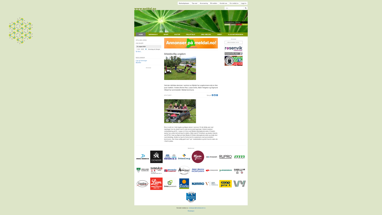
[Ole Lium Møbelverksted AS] (157, 183)
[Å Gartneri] (184, 170)
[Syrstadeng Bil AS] (170, 157)
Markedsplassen (184, 3)
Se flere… (139, 51)
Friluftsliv (190, 34)
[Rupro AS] (226, 157)
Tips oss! (194, 3)
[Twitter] (214, 95)
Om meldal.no (234, 3)
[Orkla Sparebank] (170, 183)
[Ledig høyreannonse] (233, 42)
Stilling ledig (141, 40)
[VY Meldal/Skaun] (239, 183)
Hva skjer (139, 43)
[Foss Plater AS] (212, 170)
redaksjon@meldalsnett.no (197, 208)
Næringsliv (153, 34)
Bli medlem (213, 3)
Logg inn (243, 3)
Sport (166, 34)
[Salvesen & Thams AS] (157, 157)
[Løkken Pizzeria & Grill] (233, 61)
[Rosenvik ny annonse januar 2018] (233, 50)
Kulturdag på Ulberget (154, 49)
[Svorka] (184, 183)
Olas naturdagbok (235, 34)
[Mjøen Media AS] (198, 157)
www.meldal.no (145, 8)
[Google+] (217, 95)
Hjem (141, 34)
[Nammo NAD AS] (198, 183)
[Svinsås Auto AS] (157, 170)
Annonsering (204, 3)
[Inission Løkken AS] (212, 157)
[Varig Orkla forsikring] (212, 183)
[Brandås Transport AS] (170, 170)
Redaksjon (191, 211)
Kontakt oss (223, 3)
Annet (219, 34)
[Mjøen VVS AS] (239, 170)
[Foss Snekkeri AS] (143, 183)
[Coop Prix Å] (226, 183)
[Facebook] (212, 95)
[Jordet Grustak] (198, 170)
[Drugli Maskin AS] (143, 157)
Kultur (177, 34)
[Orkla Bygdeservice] (226, 170)
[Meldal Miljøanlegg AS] (239, 157)
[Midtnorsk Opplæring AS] (191, 197)
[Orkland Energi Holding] (184, 157)
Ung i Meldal (206, 34)
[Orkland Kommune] (143, 170)
